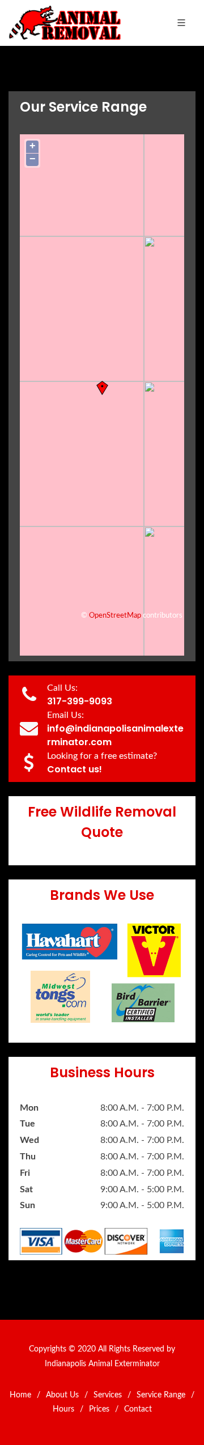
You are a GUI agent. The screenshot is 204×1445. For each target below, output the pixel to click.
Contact (138, 1409)
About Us (62, 1395)
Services (108, 1395)
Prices (99, 1409)
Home (20, 1395)
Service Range (161, 1395)
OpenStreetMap (115, 615)
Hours (63, 1409)
